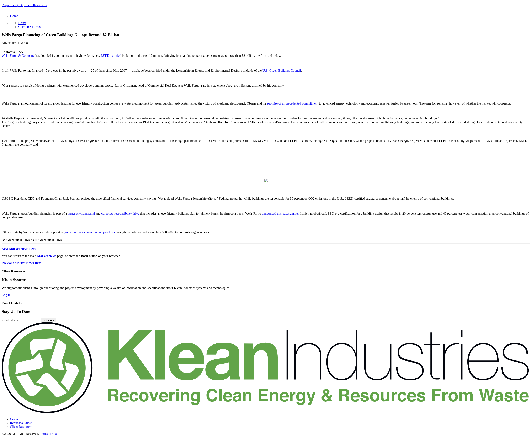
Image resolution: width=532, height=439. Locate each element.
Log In (6, 295)
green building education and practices (89, 232)
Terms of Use (48, 433)
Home (22, 23)
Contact (15, 419)
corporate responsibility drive (120, 213)
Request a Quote (12, 5)
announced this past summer (280, 213)
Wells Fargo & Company (18, 55)
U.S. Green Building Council (281, 70)
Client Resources (35, 5)
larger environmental (81, 213)
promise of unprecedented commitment (292, 103)
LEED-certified (111, 55)
